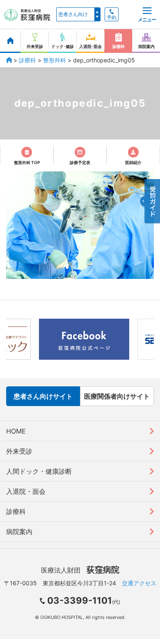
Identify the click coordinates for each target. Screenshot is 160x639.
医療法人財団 (80, 570)
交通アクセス (139, 583)
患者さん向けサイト (43, 396)
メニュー (147, 19)
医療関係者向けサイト (117, 396)
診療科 (27, 60)
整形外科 (54, 60)
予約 (112, 18)
